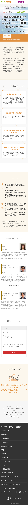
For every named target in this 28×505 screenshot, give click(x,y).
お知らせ (3, 453)
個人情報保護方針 (6, 473)
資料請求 (21, 2)
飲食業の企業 (5, 431)
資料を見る (4, 442)
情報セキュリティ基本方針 (8, 476)
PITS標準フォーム (6, 446)
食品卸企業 (4, 434)
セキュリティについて (7, 480)
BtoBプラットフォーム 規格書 (11, 427)
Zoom (6, 346)
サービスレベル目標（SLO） (9, 488)
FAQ (2, 450)
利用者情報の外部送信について (10, 484)
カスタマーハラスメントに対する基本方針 (13, 492)
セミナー (3, 465)
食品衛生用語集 (5, 469)
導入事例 (3, 457)
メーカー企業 (5, 438)
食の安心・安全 (5, 461)
